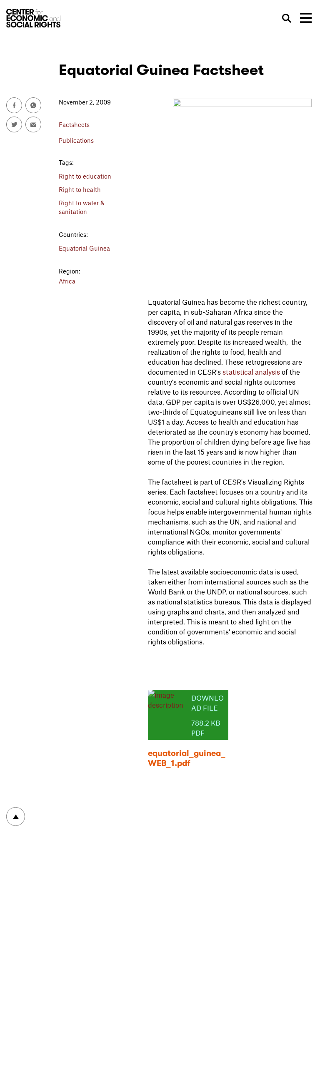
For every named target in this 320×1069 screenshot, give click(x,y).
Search (286, 18)
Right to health (80, 189)
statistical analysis (251, 372)
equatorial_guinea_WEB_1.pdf (186, 758)
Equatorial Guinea (84, 248)
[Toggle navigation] (306, 18)
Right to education (85, 176)
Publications (76, 140)
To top (15, 816)
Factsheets (74, 124)
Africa (67, 281)
